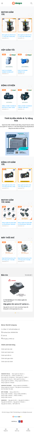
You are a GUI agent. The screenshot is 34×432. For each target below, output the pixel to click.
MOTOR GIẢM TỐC (5, 375)
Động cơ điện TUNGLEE (6, 395)
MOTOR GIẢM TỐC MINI (7, 389)
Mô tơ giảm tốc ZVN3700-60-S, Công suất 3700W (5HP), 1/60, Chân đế (9, 36)
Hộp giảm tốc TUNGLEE (18, 402)
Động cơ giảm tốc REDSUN (21, 380)
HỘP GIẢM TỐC (16, 403)
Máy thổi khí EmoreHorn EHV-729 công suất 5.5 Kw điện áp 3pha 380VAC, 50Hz (25, 259)
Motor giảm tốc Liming (19, 379)
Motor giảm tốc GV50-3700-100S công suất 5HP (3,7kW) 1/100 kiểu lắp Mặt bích (25, 186)
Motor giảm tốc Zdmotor (17, 374)
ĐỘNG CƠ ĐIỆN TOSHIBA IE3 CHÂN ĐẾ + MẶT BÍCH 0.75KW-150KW (25, 107)
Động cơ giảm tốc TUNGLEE (7, 382)
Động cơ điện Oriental (6, 397)
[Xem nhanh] (15, 18)
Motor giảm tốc (22, 300)
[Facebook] (19, 421)
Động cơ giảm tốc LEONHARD (20, 385)
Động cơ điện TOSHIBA (6, 393)
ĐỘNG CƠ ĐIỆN (18, 395)
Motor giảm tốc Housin (6, 379)
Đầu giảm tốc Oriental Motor (22, 387)
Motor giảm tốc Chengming (7, 377)
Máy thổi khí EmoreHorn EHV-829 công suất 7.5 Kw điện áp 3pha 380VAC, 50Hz (9, 259)
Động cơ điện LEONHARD (20, 393)
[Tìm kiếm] (32, 3)
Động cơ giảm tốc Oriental (7, 387)
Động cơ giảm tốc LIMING (7, 380)
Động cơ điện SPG (14, 392)
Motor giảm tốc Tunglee (21, 377)
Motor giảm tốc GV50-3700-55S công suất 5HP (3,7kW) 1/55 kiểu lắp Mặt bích (8, 186)
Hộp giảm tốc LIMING (23, 400)
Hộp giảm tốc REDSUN (6, 402)
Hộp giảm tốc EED (12, 400)
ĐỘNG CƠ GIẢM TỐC (17, 375)
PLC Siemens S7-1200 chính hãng (14, 126)
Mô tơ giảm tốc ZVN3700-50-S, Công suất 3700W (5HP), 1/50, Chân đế (25, 36)
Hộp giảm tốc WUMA (6, 403)
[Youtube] (22, 421)
